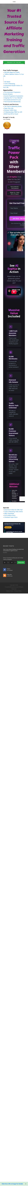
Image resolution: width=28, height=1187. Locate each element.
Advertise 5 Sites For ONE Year (13, 509)
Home (14, 1)
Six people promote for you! (12, 99)
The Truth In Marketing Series (12, 106)
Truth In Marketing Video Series (13, 511)
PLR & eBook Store (9, 515)
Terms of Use (9, 591)
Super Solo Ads (8, 108)
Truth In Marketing (9, 83)
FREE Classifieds (9, 513)
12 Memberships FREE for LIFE (13, 112)
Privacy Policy (18, 591)
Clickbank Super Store (10, 517)
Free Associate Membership (12, 101)
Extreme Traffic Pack (10, 110)
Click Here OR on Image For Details (12, 1184)
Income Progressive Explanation (13, 96)
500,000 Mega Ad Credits (12, 72)
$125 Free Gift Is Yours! (11, 114)
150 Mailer (7, 82)
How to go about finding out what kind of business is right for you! (13, 550)
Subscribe (21, 562)
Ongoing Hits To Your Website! (13, 98)
